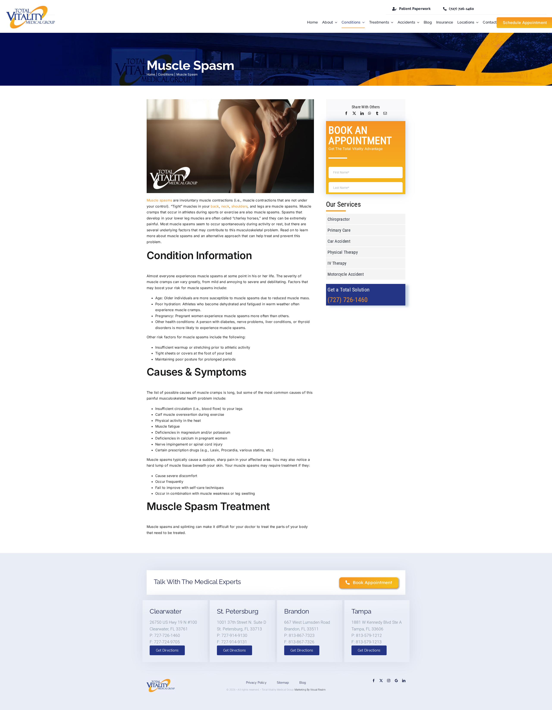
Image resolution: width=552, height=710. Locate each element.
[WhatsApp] (369, 113)
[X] (354, 113)
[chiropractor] (30, 7)
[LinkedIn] (362, 113)
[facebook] (373, 680)
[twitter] (381, 680)
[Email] (385, 113)
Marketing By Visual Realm (310, 689)
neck (225, 206)
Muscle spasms (159, 200)
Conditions (165, 74)
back (215, 206)
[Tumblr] (377, 113)
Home (151, 74)
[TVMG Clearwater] (396, 680)
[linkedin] (403, 680)
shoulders (239, 206)
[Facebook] (346, 113)
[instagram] (388, 680)
